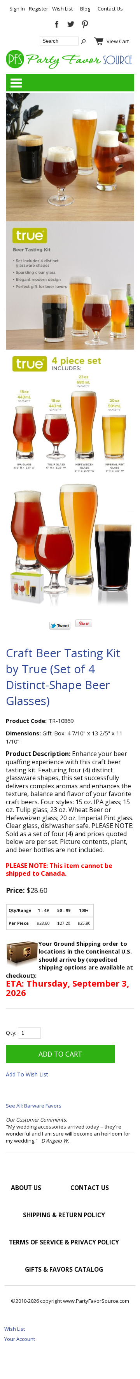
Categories (15, 82)
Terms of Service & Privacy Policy (64, 1242)
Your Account (19, 1338)
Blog (85, 8)
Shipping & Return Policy (64, 1215)
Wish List (62, 8)
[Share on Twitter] (59, 627)
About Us (26, 1187)
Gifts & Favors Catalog (64, 1269)
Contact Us (110, 8)
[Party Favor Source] (70, 66)
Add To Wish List (27, 1074)
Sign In (17, 8)
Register (38, 8)
